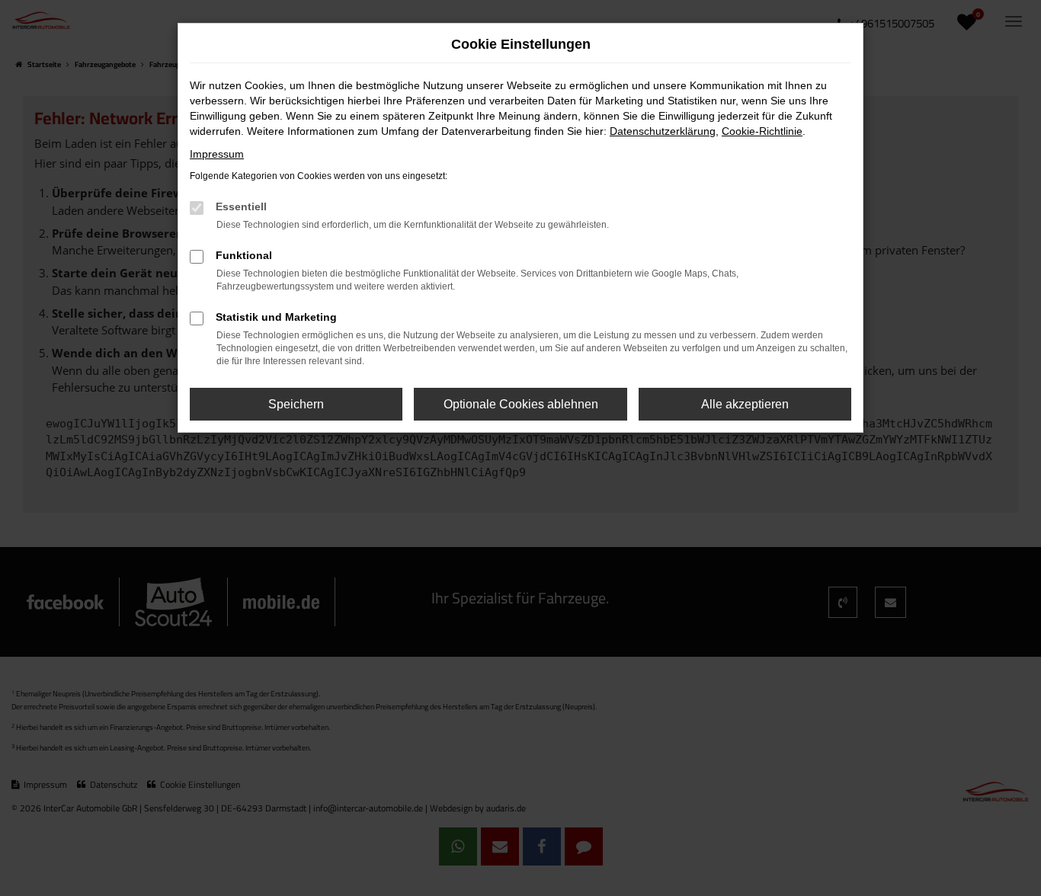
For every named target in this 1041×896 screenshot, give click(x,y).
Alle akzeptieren (745, 404)
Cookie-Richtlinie (762, 131)
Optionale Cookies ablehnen (521, 404)
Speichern (296, 404)
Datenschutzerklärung (663, 131)
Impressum (217, 154)
